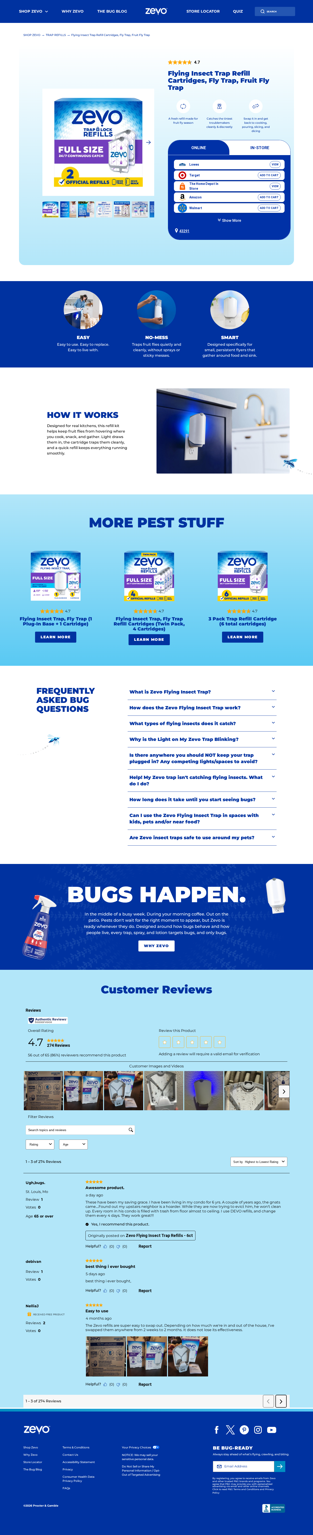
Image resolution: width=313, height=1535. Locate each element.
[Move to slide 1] (68, 209)
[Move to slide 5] (140, 209)
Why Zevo (73, 11)
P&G (236, 1481)
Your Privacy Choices (137, 1447)
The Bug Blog (112, 11)
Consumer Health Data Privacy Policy (78, 1479)
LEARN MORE (56, 637)
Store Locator (203, 11)
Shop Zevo (30, 11)
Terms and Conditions (246, 1489)
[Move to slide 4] (122, 209)
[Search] (262, 11)
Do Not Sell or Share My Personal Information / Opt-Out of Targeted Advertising (141, 1470)
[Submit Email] (279, 1466)
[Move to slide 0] (50, 209)
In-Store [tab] (259, 147)
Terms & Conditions (76, 1447)
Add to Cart (269, 175)
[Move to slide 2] (86, 209)
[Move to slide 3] (104, 209)
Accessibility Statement (79, 1462)
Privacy (68, 1469)
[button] (229, 229)
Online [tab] (198, 147)
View (275, 164)
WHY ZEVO (156, 946)
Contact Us (70, 1454)
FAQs (66, 1488)
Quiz (238, 11)
